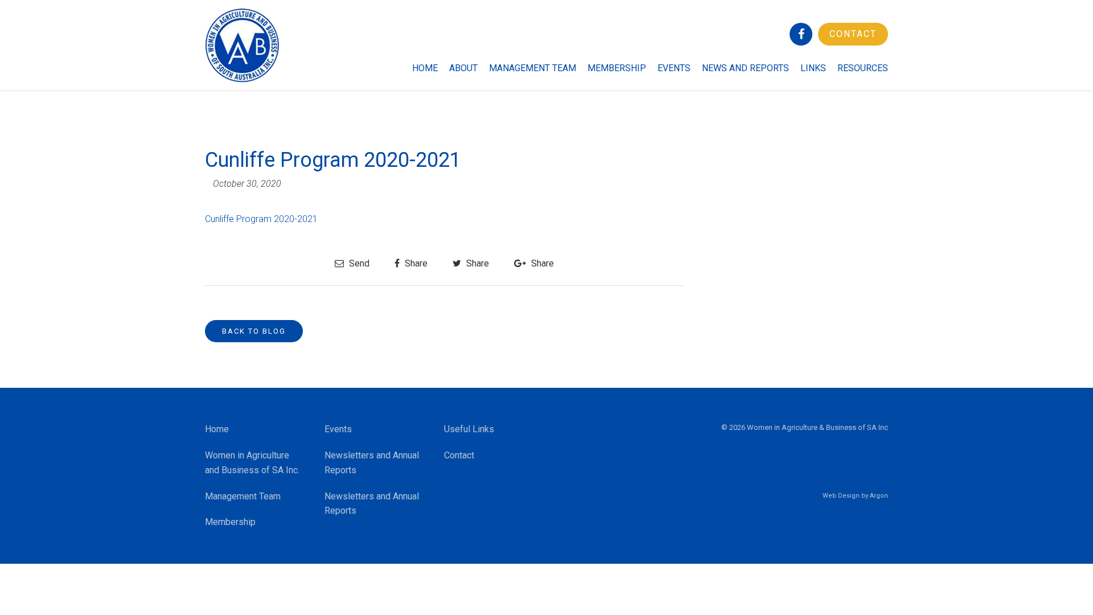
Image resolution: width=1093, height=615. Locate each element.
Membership (616, 68)
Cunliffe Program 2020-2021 (261, 219)
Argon (879, 495)
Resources (862, 68)
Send (358, 263)
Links (813, 68)
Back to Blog (254, 331)
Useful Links (469, 429)
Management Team (532, 68)
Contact (853, 33)
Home (425, 68)
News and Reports (745, 68)
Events (674, 68)
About (463, 68)
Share (415, 263)
